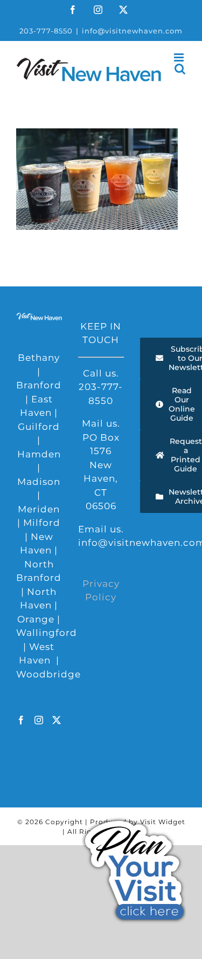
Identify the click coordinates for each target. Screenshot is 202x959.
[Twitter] (56, 720)
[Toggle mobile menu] (180, 57)
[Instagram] (39, 720)
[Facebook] (21, 720)
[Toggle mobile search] (180, 68)
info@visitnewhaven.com (132, 30)
